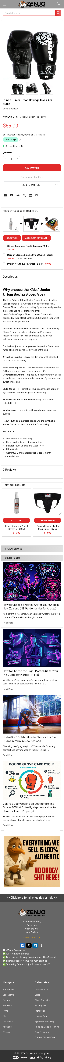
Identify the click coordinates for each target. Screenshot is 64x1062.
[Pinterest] (36, 195)
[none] (32, 51)
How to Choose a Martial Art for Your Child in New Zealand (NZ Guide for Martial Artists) (31, 606)
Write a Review (10, 108)
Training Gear (41, 1016)
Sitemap (7, 1031)
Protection (40, 1010)
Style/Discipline (42, 1000)
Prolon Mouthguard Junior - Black (25, 263)
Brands (6, 1000)
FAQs (5, 1010)
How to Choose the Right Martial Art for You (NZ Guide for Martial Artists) (30, 672)
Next (60, 512)
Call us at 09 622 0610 (32, 937)
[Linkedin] (30, 195)
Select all (12, 238)
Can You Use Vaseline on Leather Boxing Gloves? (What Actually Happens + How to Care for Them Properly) (29, 807)
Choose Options (24, 258)
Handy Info (8, 1005)
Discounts (8, 1021)
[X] (24, 195)
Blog (5, 1016)
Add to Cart (16, 520)
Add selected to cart (36, 238)
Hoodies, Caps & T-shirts (47, 1026)
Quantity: (9, 152)
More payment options (32, 177)
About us (7, 1026)
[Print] (18, 195)
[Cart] (59, 4)
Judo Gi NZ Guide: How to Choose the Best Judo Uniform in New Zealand (30, 739)
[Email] (11, 195)
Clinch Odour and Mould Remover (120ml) (28, 245)
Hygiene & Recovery (44, 1021)
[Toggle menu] (4, 4)
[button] (32, 184)
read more (8, 622)
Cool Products (42, 1031)
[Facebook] (5, 195)
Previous (4, 512)
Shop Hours (8, 989)
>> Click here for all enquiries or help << (32, 897)
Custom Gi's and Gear (45, 1037)
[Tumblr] (41, 945)
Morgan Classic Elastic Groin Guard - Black (30, 254)
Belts (37, 994)
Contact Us (8, 994)
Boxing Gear (41, 1005)
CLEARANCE (41, 989)
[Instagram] (35, 945)
